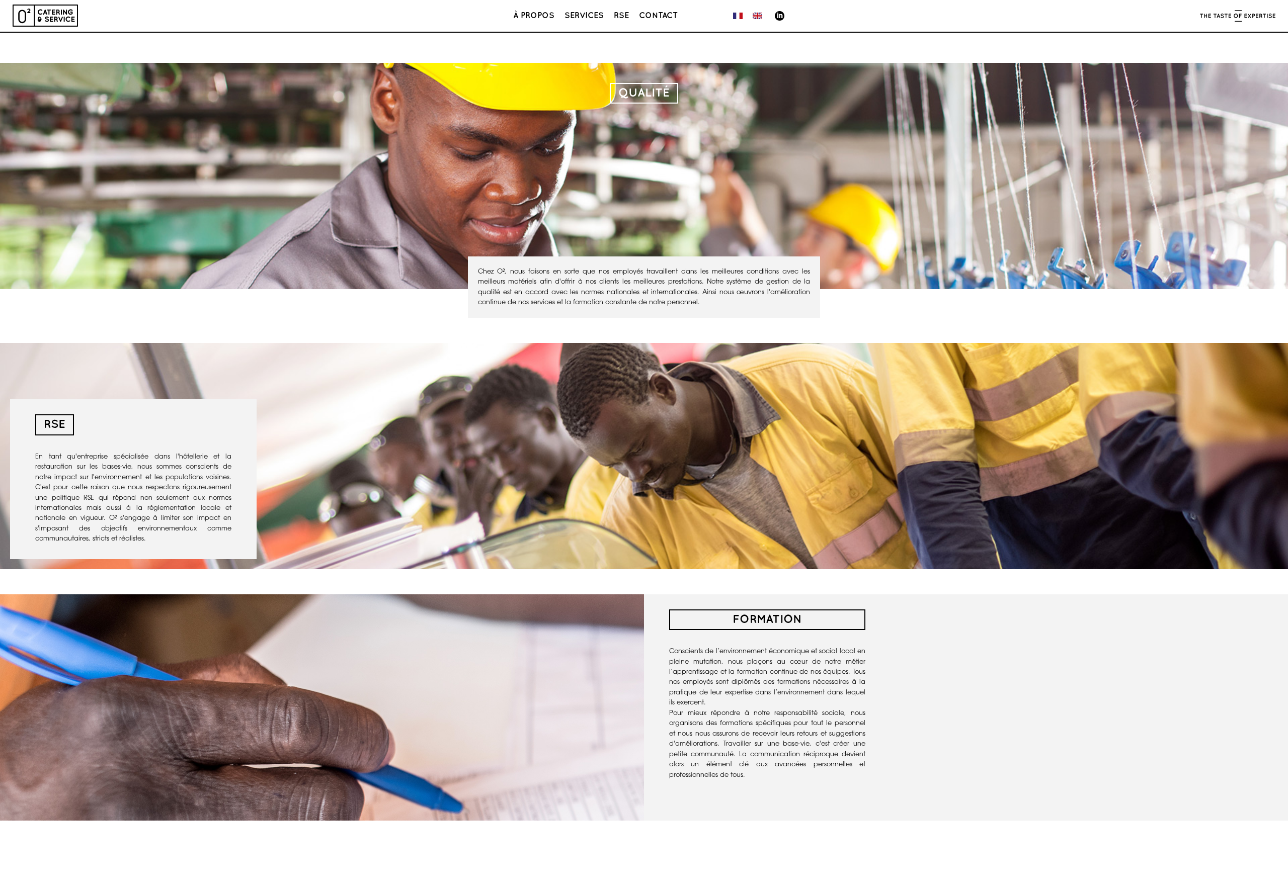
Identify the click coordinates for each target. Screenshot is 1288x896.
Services (584, 16)
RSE (621, 16)
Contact (658, 16)
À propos (533, 16)
